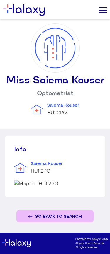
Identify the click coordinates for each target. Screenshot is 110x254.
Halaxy (94, 239)
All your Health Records (89, 243)
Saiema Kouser (63, 105)
